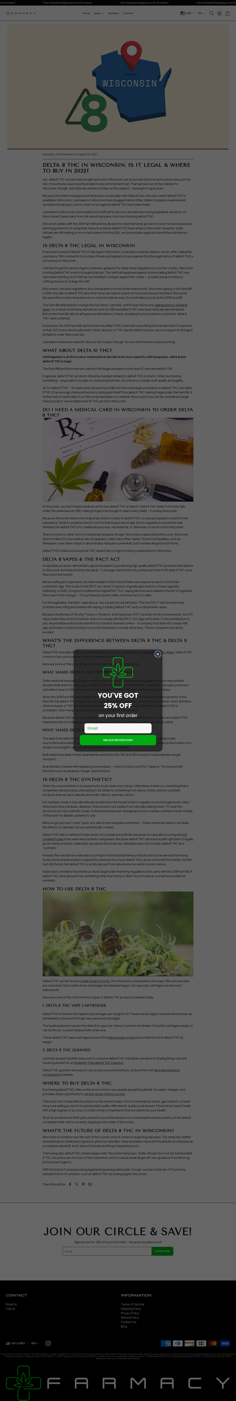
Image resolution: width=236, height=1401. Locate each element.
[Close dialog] (158, 654)
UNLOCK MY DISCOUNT (118, 740)
